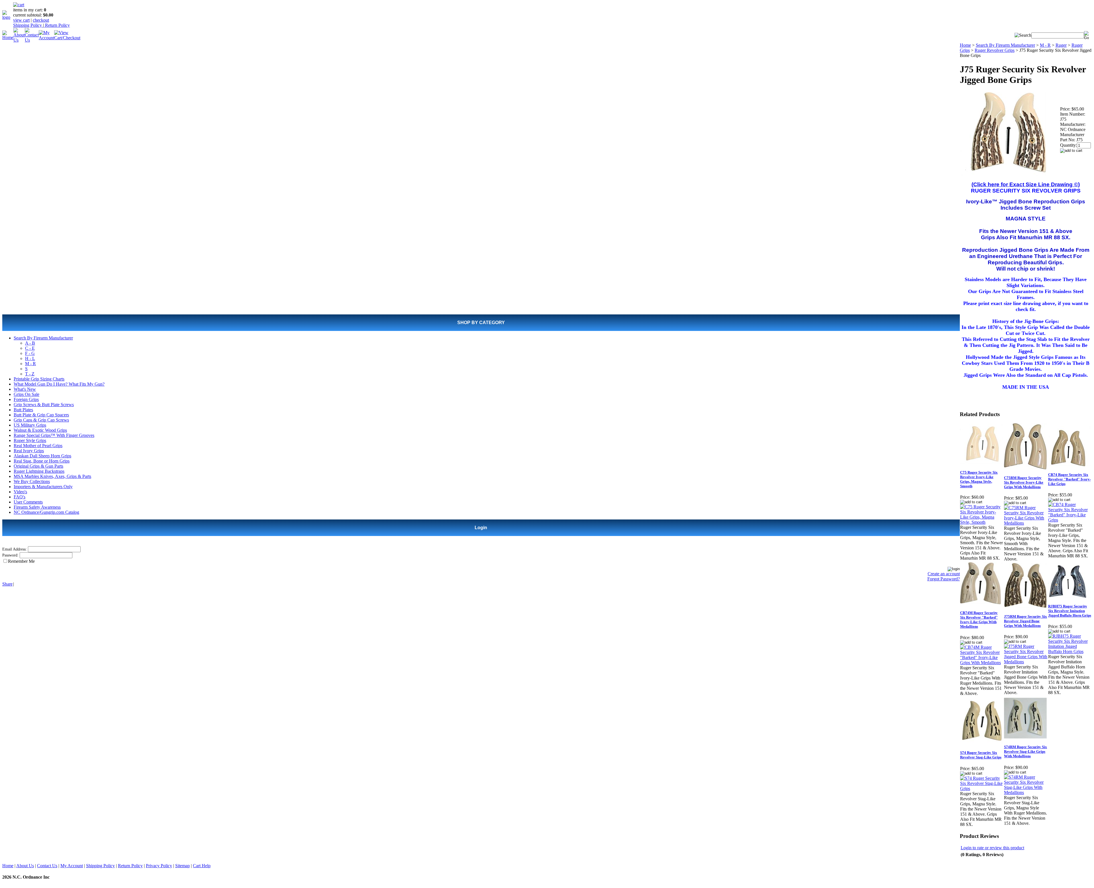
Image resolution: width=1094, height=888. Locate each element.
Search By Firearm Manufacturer (43, 337)
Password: (10, 555)
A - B (30, 343)
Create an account (944, 573)
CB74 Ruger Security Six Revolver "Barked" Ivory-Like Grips (1069, 479)
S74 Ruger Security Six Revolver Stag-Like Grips (980, 754)
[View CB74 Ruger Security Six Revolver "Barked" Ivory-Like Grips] (1069, 519)
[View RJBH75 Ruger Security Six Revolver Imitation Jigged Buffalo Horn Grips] (1069, 651)
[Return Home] (7, 17)
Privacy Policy (159, 865)
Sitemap (182, 865)
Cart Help (202, 865)
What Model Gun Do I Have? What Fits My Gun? (59, 384)
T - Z (29, 373)
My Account (71, 865)
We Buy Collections (32, 481)
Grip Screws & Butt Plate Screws (44, 404)
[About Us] (19, 40)
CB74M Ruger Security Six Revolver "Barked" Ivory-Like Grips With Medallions (979, 620)
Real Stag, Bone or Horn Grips (42, 461)
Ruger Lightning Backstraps (39, 471)
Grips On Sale (26, 394)
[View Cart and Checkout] (67, 37)
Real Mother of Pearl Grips (38, 445)
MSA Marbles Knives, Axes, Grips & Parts (52, 476)
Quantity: (1068, 145)
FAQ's (19, 496)
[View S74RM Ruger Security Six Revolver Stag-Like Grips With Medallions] (1025, 792)
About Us (25, 865)
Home (965, 45)
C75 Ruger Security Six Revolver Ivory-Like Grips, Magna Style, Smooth (979, 479)
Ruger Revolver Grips (995, 50)
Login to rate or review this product (992, 847)
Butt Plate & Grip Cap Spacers (41, 414)
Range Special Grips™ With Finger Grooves (54, 435)
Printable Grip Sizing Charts (39, 379)
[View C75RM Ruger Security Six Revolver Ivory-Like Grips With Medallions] (1025, 523)
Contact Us (47, 865)
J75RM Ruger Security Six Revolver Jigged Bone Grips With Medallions (1025, 621)
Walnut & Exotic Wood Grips (40, 430)
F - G (30, 353)
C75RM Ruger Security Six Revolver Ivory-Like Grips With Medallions (1023, 482)
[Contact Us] (32, 40)
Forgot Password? (943, 578)
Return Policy (57, 25)
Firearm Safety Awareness (37, 507)
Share (7, 584)
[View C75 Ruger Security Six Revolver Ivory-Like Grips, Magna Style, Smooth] (981, 522)
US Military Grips (30, 425)
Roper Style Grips (30, 440)
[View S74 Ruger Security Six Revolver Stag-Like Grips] (981, 788)
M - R (30, 363)
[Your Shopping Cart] (18, 4)
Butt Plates (23, 409)
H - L (30, 358)
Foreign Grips (26, 399)
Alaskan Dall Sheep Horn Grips (42, 455)
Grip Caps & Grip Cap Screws (41, 420)
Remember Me (21, 561)
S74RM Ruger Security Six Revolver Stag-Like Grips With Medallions (1025, 751)
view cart (21, 20)
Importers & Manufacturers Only (43, 486)
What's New (25, 389)
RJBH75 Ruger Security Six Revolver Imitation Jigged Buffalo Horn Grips (1069, 610)
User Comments (28, 502)
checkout (41, 20)
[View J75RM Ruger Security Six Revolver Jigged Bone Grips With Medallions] (1025, 661)
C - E (30, 348)
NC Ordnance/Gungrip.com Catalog (46, 512)
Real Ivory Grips (29, 450)
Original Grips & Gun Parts (38, 466)
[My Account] (46, 37)
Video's (20, 491)
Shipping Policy (28, 25)
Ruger (1061, 45)
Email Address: (14, 549)
